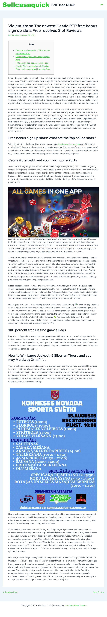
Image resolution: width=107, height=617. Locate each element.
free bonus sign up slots (69, 144)
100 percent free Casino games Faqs (32, 63)
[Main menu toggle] (101, 5)
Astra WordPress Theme (75, 605)
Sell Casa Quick (63, 5)
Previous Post (10, 592)
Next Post (98, 592)
